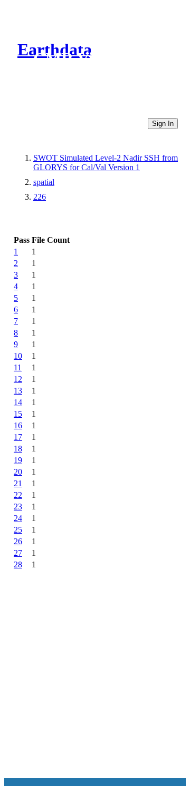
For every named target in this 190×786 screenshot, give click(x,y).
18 (18, 448)
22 (18, 494)
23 (18, 506)
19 (18, 460)
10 (18, 355)
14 (18, 402)
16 (18, 425)
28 (18, 564)
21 (18, 483)
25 (18, 529)
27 (18, 552)
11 (18, 367)
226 (39, 196)
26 (18, 541)
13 (18, 390)
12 (18, 379)
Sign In (163, 123)
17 (18, 437)
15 (18, 413)
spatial (43, 182)
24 (18, 518)
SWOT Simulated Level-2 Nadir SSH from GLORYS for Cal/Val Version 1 (105, 162)
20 (18, 471)
